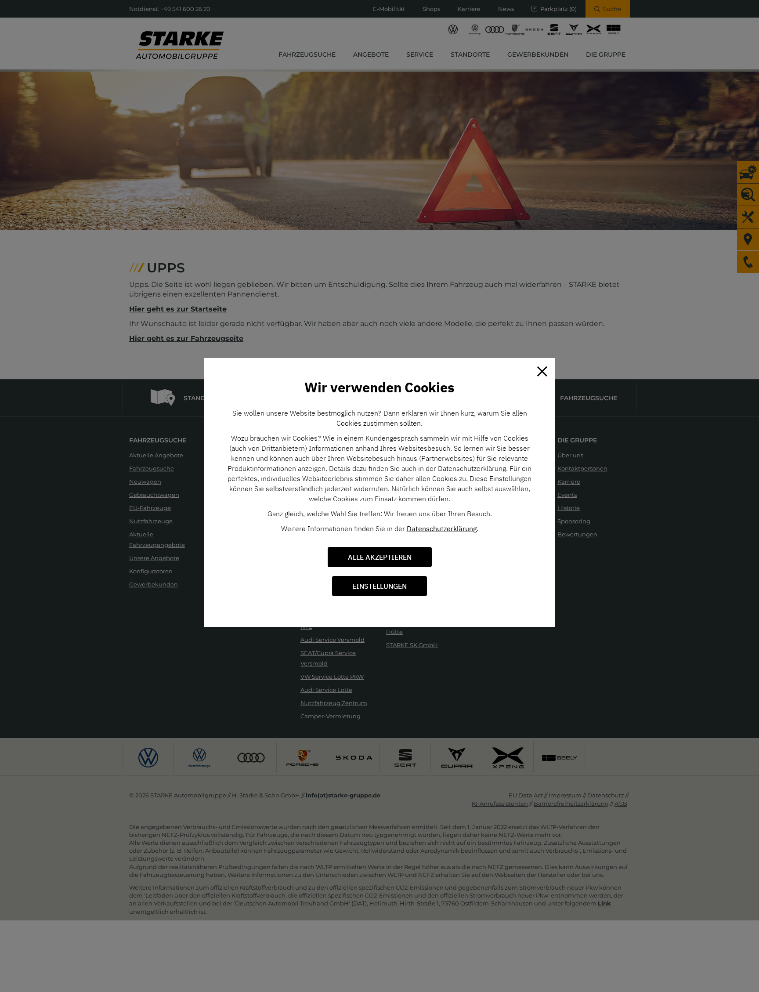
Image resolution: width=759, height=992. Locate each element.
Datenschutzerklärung (442, 528)
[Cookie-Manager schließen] (542, 371)
